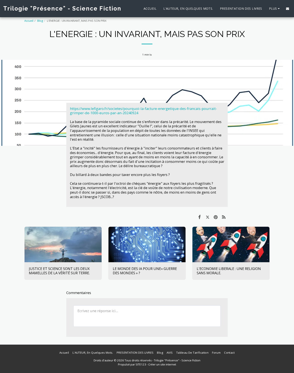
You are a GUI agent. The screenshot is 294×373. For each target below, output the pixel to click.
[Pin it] (216, 216)
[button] (288, 8)
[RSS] (224, 216)
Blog (40, 21)
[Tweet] (208, 216)
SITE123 (141, 364)
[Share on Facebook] (199, 216)
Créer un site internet (162, 364)
